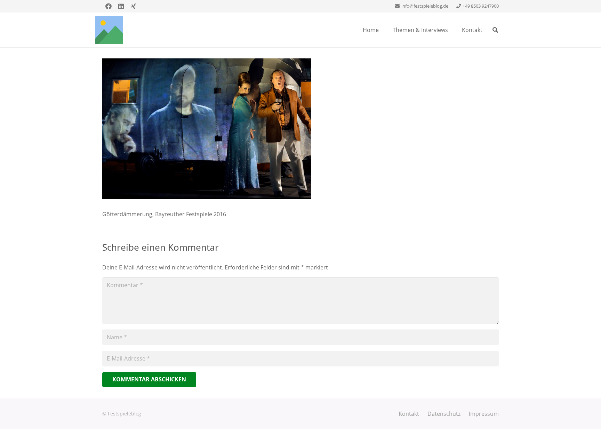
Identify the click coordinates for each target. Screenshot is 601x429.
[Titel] (109, 30)
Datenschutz (443, 414)
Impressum (484, 414)
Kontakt (409, 414)
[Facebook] (108, 6)
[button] (495, 30)
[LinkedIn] (121, 6)
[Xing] (133, 6)
